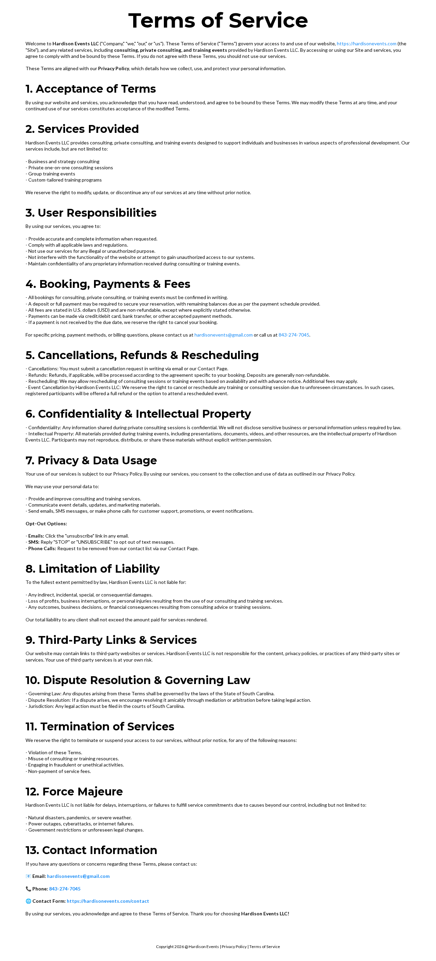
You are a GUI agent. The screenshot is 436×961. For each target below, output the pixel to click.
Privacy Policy (234, 946)
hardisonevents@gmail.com (223, 335)
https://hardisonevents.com (366, 43)
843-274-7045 (294, 335)
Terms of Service (264, 946)
